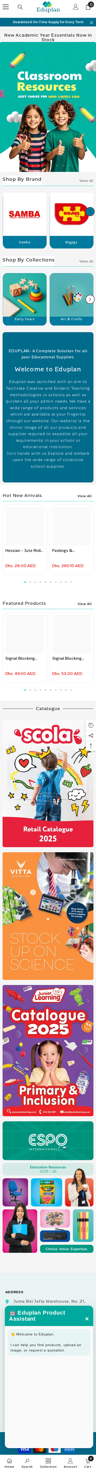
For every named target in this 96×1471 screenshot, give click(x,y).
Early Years (25, 319)
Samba (24, 242)
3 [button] (39, 165)
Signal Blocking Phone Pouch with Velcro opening (69, 658)
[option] (48, 22)
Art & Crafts (72, 319)
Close (91, 23)
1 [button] (26, 165)
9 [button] (66, 582)
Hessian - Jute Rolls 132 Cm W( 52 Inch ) (24, 551)
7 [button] (63, 165)
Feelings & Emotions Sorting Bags (69, 551)
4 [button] (45, 165)
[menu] (6, 7)
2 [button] (33, 165)
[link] (27, 1463)
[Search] (20, 7)
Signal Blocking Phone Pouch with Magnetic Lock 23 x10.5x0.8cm (22, 658)
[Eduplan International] (25, 216)
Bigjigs (72, 242)
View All (85, 496)
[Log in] (76, 7)
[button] (90, 211)
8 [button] (69, 165)
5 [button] (51, 165)
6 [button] (57, 165)
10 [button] (71, 582)
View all (86, 180)
